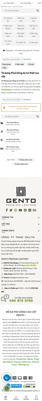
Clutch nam (26, 362)
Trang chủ (9, 50)
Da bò (31, 64)
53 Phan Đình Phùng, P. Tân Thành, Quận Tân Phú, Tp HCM (20, 269)
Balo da (10, 362)
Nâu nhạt (20, 64)
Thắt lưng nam (34, 34)
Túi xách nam (8, 42)
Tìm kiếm (37, 10)
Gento (37, 86)
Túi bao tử (35, 362)
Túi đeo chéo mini (21, 164)
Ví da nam (33, 42)
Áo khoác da (8, 19)
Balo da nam (21, 19)
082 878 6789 (18, 274)
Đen (5, 67)
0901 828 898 (30, 274)
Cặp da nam (34, 19)
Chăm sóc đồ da (8, 27)
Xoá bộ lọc (7, 64)
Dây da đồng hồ (20, 27)
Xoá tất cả (27, 59)
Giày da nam (8, 34)
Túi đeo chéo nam (25, 159)
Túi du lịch (17, 362)
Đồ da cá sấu (33, 27)
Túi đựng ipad (6, 89)
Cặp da (30, 359)
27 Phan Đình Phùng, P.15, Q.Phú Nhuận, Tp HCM (21, 264)
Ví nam (14, 364)
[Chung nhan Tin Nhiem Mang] (21, 390)
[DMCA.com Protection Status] (29, 385)
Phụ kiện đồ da (20, 34)
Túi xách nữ (20, 42)
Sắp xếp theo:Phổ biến (11, 59)
